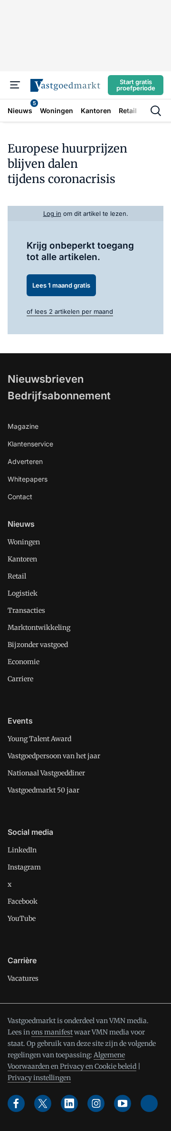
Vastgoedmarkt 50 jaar (43, 790)
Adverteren (25, 461)
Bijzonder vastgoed (38, 644)
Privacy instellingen (39, 1077)
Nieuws (21, 524)
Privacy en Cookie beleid (98, 1066)
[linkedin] (69, 1103)
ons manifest (52, 1032)
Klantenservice (30, 444)
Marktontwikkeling (39, 627)
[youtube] (122, 1103)
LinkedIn (22, 850)
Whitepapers (28, 479)
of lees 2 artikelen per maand (70, 311)
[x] (42, 1103)
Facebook (23, 901)
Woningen (24, 542)
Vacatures (23, 978)
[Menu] (15, 85)
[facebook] (16, 1103)
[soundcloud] (149, 1103)
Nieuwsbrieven (46, 379)
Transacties (26, 610)
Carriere (20, 679)
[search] (155, 110)
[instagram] (95, 1103)
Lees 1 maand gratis (61, 285)
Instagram (24, 867)
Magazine (23, 426)
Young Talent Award (39, 739)
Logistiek (23, 593)
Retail (17, 576)
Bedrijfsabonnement (59, 395)
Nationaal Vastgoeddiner (46, 773)
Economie (23, 661)
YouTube (22, 918)
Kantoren (22, 559)
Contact (20, 497)
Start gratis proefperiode (135, 85)
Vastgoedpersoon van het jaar (54, 756)
